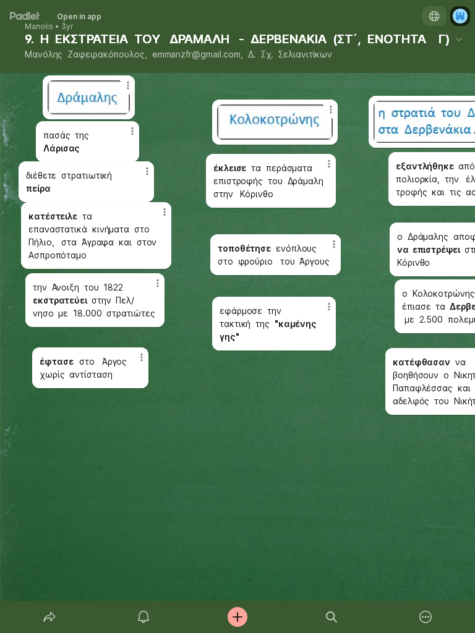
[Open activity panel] (143, 617)
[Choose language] (434, 16)
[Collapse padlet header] (459, 39)
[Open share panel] (49, 617)
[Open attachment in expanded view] (275, 122)
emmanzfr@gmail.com (196, 54)
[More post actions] (323, 114)
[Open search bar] (331, 617)
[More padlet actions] (425, 617)
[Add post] (237, 617)
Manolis (39, 26)
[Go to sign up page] (460, 16)
